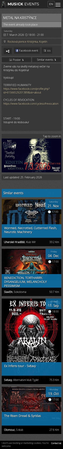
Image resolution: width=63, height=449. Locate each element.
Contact (56, 443)
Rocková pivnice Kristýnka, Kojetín (27, 41)
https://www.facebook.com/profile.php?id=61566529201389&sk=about (26, 90)
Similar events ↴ (46, 60)
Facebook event (28, 50)
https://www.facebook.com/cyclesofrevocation (30, 103)
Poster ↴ (18, 60)
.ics (48, 50)
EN (51, 4)
